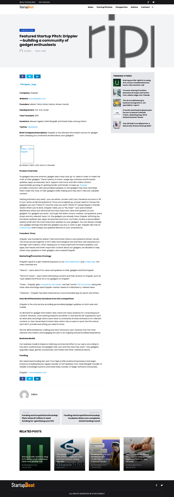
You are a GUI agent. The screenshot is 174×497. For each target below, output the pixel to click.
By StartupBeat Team (29, 465)
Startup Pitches (104, 7)
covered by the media (50, 284)
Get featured (44, 2)
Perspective (121, 7)
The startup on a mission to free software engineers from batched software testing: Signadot (69, 458)
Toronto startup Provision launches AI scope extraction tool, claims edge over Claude (136, 92)
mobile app (90, 261)
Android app (25, 227)
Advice (134, 7)
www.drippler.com (37, 98)
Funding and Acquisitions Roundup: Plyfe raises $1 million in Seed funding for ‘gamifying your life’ (40, 418)
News (90, 7)
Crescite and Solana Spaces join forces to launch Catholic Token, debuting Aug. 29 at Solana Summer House (137, 113)
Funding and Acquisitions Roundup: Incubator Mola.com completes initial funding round (82, 418)
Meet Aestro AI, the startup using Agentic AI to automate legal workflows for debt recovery (138, 458)
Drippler (83, 185)
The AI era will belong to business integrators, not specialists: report (134, 102)
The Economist (84, 284)
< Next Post (25, 412)
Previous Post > (95, 412)
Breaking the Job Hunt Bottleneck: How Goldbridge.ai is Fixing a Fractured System (101, 458)
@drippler (33, 127)
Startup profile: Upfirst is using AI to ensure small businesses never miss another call (137, 82)
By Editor (28, 51)
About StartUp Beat (27, 2)
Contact (145, 7)
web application (72, 261)
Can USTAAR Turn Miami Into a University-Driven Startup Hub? (137, 124)
